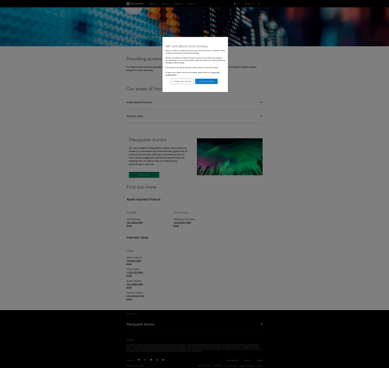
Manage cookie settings (182, 81)
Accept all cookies (206, 81)
